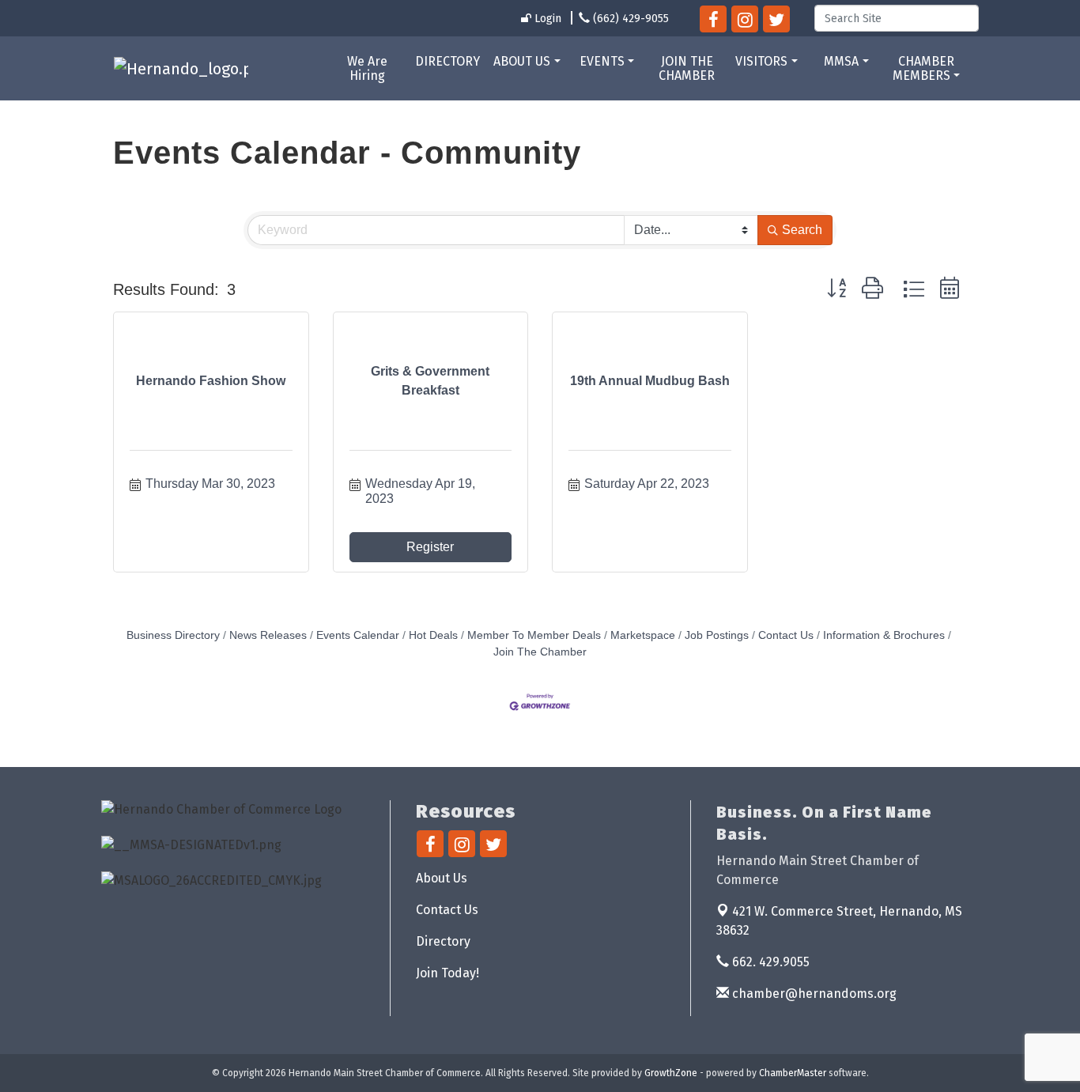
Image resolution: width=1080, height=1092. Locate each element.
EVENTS (602, 61)
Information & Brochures (884, 635)
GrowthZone (670, 1073)
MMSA (841, 61)
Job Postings (717, 635)
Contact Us (786, 635)
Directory (443, 941)
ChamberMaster (792, 1073)
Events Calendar (357, 635)
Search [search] (802, 229)
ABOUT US (521, 61)
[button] (836, 289)
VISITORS (761, 61)
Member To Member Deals (534, 635)
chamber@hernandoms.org (813, 993)
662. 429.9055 (769, 961)
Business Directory (173, 635)
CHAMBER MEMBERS (923, 68)
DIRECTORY (447, 61)
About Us (441, 878)
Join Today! (447, 973)
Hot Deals (433, 635)
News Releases (268, 635)
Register (430, 547)
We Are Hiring (367, 68)
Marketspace (642, 635)
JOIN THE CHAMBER (687, 68)
